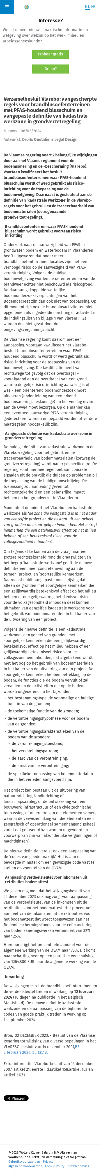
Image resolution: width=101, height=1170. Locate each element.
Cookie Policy (55, 1166)
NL (87, 6)
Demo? (51, 68)
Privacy (48, 1161)
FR (93, 6)
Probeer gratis (50, 54)
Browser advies (78, 1166)
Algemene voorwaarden (25, 1166)
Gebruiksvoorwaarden (24, 1161)
